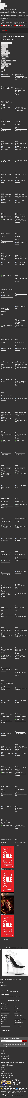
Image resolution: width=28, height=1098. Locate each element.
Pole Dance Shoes (5, 1013)
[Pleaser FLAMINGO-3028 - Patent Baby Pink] (21, 620)
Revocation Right (4, 1064)
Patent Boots (17, 1006)
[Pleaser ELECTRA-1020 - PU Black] (21, 248)
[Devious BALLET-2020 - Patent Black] (7, 354)
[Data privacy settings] (0, 1)
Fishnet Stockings (19, 1022)
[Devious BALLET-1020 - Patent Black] (21, 759)
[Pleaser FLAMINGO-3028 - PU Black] (21, 452)
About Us (2, 20)
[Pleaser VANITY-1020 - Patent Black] (7, 640)
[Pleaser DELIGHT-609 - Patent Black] (7, 246)
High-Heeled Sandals (5, 1026)
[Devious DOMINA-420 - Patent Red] (21, 700)
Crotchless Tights (18, 1024)
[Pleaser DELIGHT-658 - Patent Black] (21, 538)
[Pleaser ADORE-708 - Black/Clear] (7, 732)
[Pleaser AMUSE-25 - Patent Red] (7, 600)
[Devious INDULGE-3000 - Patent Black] (7, 511)
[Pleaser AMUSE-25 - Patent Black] (7, 134)
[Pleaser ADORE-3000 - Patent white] (21, 640)
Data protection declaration (12, 20)
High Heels (3, 1006)
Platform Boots (4, 1023)
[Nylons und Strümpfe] (14, 869)
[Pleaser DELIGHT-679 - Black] (21, 599)
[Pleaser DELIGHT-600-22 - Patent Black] (7, 538)
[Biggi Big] (14, 914)
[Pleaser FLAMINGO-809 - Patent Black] (21, 372)
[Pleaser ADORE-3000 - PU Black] (7, 331)
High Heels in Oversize (20, 1008)
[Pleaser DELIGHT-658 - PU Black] (21, 662)
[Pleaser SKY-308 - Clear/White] (7, 700)
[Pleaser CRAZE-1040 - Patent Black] (7, 831)
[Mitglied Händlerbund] (15, 1082)
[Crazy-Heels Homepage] (4, 30)
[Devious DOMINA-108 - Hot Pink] (21, 485)
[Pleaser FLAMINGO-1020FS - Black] (7, 452)
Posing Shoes (4, 1015)
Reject (2, 7)
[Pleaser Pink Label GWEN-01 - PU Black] (7, 572)
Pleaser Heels (4, 1008)
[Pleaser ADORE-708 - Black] (7, 806)
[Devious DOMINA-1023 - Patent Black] (7, 778)
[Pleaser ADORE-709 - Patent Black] (7, 225)
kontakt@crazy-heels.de (6, 1073)
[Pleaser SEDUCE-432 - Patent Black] (21, 226)
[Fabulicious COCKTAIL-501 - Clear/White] (21, 114)
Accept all (3, 3)
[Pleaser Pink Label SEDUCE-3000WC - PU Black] (7, 485)
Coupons (3, 1053)
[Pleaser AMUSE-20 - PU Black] (21, 799)
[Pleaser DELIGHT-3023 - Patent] (21, 832)
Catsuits (16, 1013)
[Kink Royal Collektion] (14, 903)
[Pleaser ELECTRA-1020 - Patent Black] (7, 620)
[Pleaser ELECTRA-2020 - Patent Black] (21, 134)
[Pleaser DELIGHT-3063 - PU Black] (21, 425)
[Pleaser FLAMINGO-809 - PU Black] (7, 759)
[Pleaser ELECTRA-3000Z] (7, 274)
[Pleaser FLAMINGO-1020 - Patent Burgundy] (21, 731)
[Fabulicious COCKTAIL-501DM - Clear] (21, 570)
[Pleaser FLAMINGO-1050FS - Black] (7, 159)
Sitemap (2, 1067)
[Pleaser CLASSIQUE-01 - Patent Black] (21, 159)
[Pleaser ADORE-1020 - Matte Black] (21, 186)
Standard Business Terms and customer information (12, 1062)
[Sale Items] (14, 857)
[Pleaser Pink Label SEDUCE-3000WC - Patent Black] (21, 81)
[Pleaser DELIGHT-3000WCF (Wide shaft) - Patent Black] (7, 667)
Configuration (4, 5)
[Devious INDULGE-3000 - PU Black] (21, 510)
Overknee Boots (4, 1017)
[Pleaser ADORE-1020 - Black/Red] (7, 379)
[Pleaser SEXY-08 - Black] (21, 332)
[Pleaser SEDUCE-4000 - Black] (21, 306)
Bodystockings (18, 1010)
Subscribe (24, 1041)
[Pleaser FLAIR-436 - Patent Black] (7, 206)
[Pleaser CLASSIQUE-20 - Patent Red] (7, 424)
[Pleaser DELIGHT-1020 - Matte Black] (7, 404)
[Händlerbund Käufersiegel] (6, 1082)
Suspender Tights (18, 1026)
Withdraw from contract (5, 1086)
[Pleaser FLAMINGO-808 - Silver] (7, 186)
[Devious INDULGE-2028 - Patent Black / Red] (7, 86)
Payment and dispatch (6, 1055)
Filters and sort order (6, 43)
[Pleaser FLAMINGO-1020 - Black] (21, 206)
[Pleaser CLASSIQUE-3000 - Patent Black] (21, 268)
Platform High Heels (5, 1010)
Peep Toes (3, 1019)
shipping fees (20, 1095)
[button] (7, 90)
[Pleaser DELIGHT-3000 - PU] (21, 404)
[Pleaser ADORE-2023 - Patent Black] (21, 779)
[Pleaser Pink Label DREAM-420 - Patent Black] (7, 301)
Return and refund (5, 1056)
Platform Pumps (4, 1021)
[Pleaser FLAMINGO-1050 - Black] (7, 113)
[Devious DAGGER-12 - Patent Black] (21, 354)
